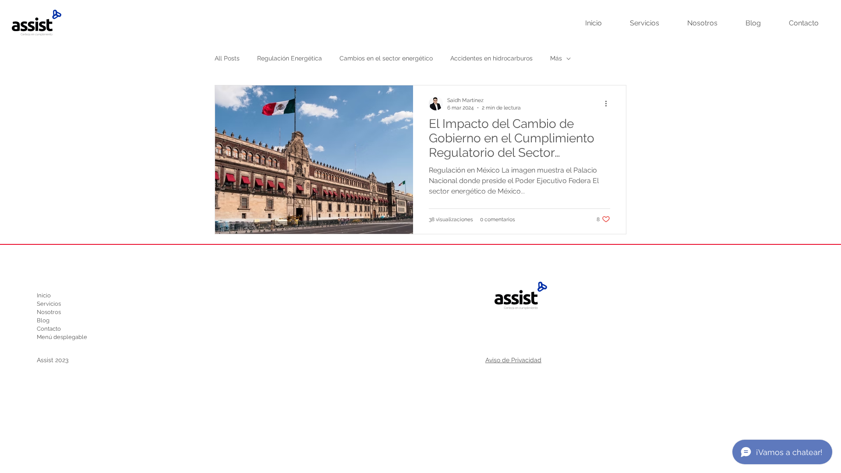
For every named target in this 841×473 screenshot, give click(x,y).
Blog (43, 320)
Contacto (49, 328)
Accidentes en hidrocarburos (491, 58)
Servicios (49, 303)
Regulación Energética (289, 58)
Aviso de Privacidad (513, 360)
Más (556, 58)
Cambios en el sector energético (386, 58)
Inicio (44, 295)
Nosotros (49, 312)
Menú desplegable (62, 337)
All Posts (227, 58)
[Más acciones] (609, 103)
